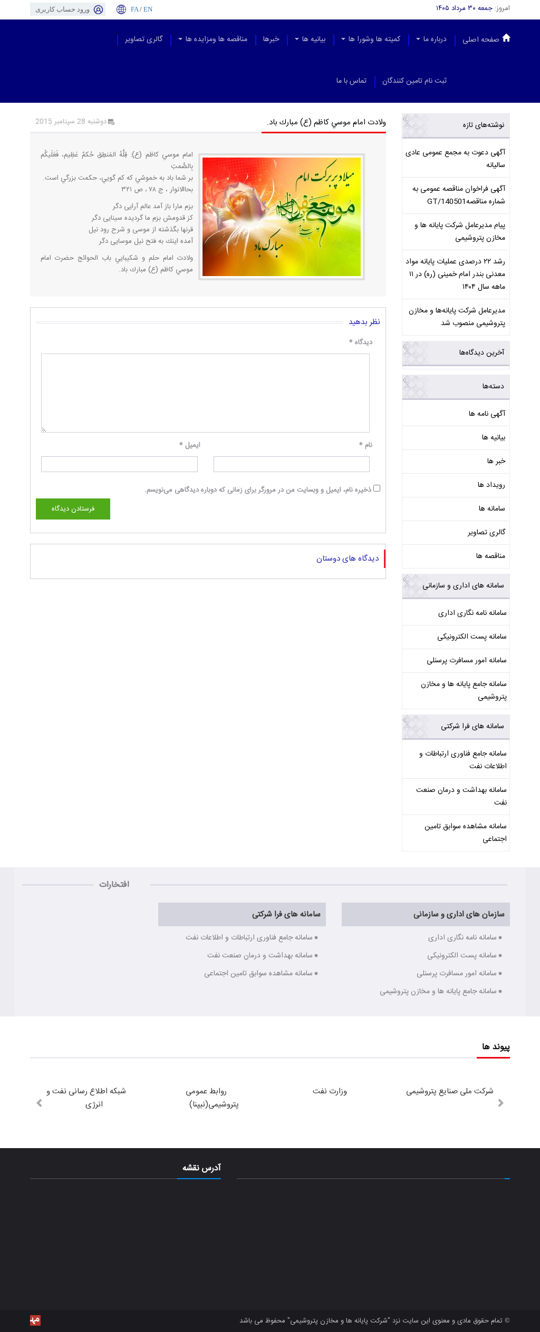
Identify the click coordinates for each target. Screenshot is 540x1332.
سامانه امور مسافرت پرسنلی (467, 660)
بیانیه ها (312, 39)
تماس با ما (351, 81)
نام (365, 445)
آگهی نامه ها (487, 414)
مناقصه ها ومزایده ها (215, 39)
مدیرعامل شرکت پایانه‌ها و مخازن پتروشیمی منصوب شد (457, 317)
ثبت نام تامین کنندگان (414, 81)
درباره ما (434, 39)
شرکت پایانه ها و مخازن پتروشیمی (339, 1321)
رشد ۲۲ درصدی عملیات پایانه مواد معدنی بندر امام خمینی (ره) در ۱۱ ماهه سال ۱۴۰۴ (455, 274)
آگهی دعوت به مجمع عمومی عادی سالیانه (455, 159)
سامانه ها (492, 509)
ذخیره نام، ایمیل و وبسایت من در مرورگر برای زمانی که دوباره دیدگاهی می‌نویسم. (257, 490)
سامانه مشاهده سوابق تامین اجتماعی (466, 833)
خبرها (271, 39)
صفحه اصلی (480, 40)
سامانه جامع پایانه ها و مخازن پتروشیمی (464, 690)
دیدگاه (360, 342)
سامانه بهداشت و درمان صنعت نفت (461, 796)
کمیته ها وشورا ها (373, 39)
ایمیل (189, 445)
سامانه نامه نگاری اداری (472, 613)
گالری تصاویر (143, 39)
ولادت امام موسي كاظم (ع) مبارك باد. (326, 122)
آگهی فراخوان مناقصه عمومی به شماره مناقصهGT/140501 (458, 195)
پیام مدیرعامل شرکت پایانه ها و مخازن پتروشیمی (459, 231)
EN (147, 9)
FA (134, 9)
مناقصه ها (490, 556)
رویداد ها (491, 485)
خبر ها (496, 461)
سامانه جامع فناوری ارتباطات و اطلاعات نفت (463, 760)
